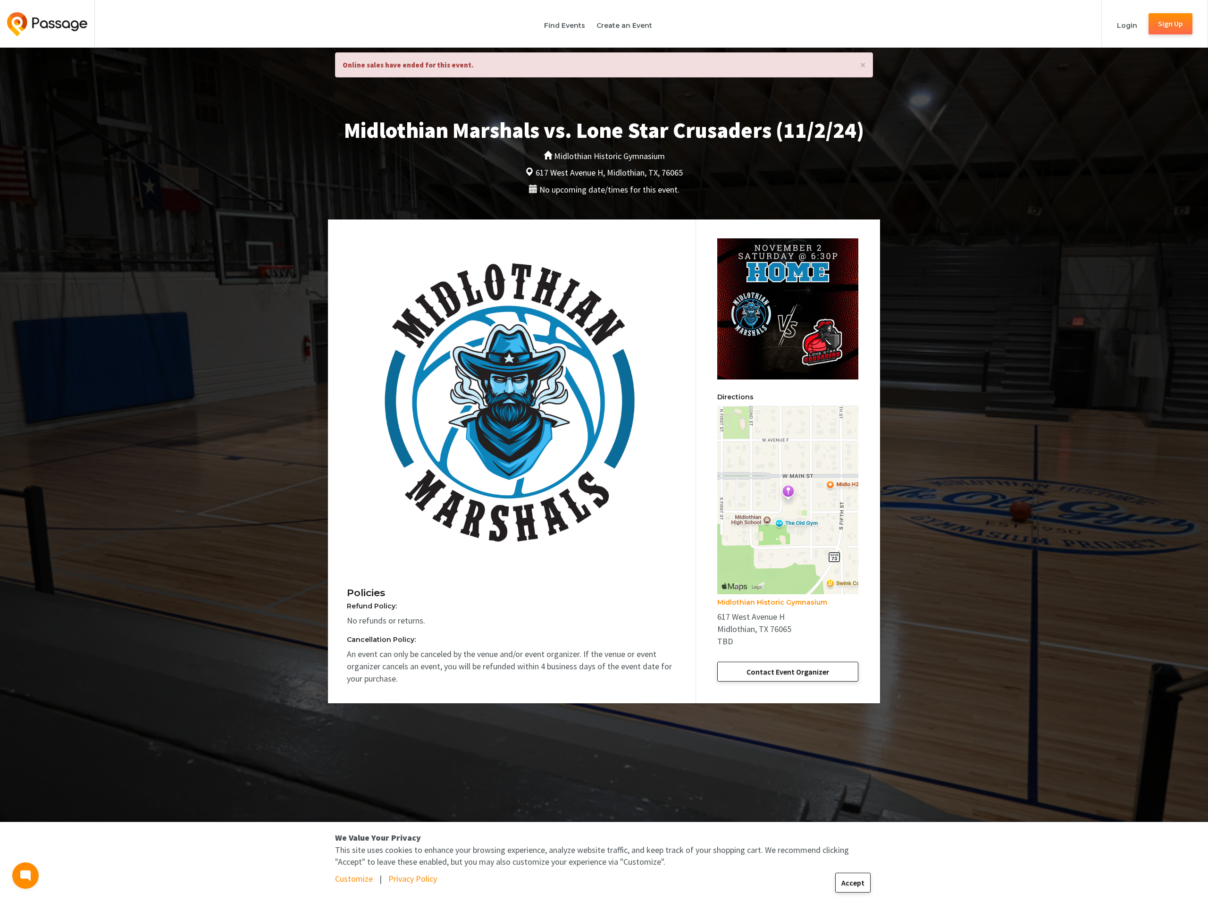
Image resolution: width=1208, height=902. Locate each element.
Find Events (564, 25)
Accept (852, 882)
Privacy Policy (412, 878)
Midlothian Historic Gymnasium (772, 602)
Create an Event (624, 25)
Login (1127, 25)
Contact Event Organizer (788, 671)
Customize (354, 878)
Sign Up (1170, 23)
